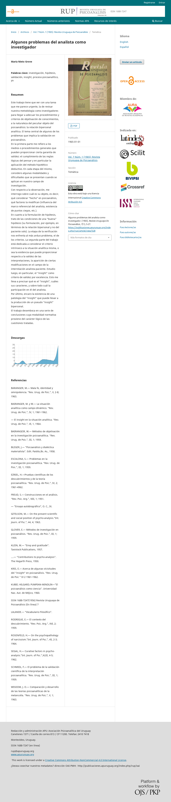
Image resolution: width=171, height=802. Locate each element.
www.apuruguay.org (22, 754)
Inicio (13, 31)
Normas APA (82, 20)
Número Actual (33, 20)
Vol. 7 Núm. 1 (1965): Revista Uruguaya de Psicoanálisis (60, 31)
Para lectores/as (128, 227)
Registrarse (149, 2)
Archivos (25, 31)
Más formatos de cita (80, 237)
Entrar (162, 2)
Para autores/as (128, 232)
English (124, 41)
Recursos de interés (105, 20)
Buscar (158, 20)
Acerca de (12, 20)
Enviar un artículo (132, 61)
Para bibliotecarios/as (130, 237)
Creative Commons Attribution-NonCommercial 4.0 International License (85, 760)
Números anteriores (58, 20)
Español (124, 46)
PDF (75, 125)
